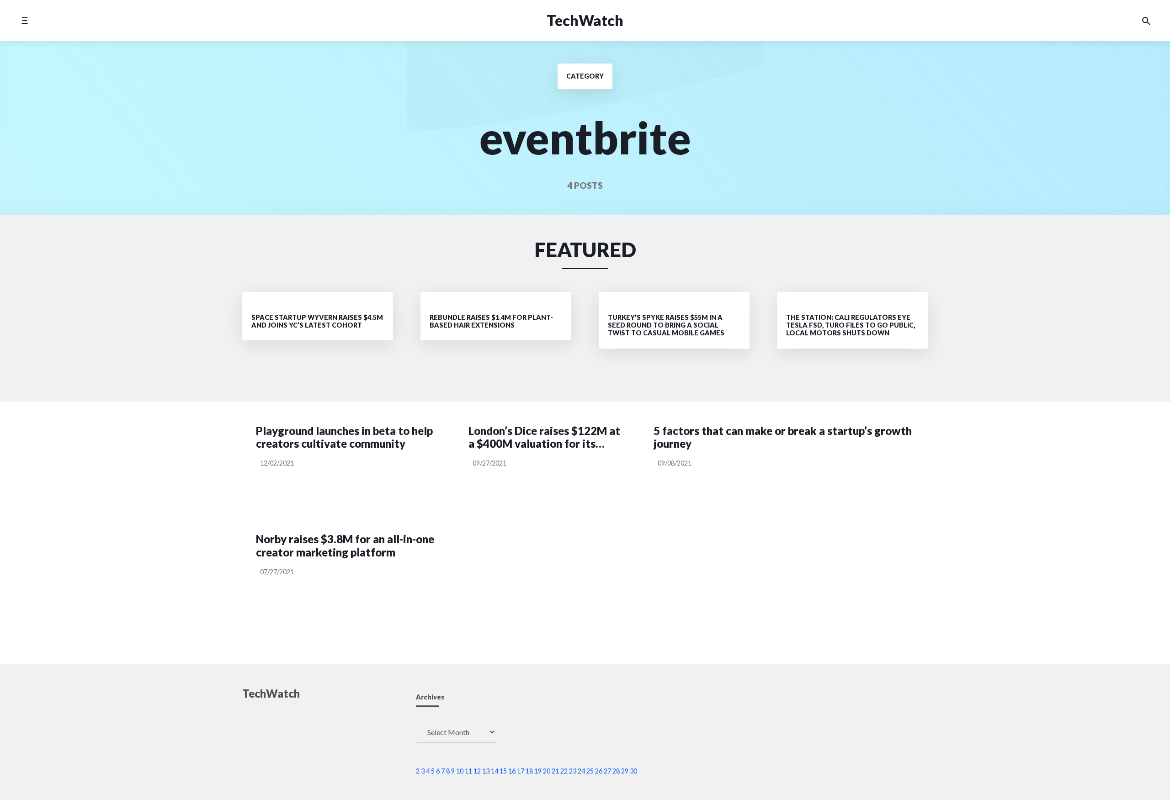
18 (529, 771)
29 (624, 771)
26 (598, 771)
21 (555, 771)
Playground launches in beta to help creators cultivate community (344, 437)
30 (633, 771)
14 (494, 771)
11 (468, 771)
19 (538, 771)
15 (503, 771)
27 (607, 771)
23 (572, 771)
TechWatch (585, 20)
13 (485, 771)
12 (477, 771)
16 (512, 771)
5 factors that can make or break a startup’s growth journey (783, 437)
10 (459, 771)
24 (581, 771)
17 (520, 771)
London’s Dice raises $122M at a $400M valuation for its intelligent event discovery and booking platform (546, 437)
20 (546, 771)
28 (616, 771)
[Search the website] (1146, 20)
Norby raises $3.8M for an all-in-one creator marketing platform (345, 546)
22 (564, 771)
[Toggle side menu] (24, 20)
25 (590, 771)
